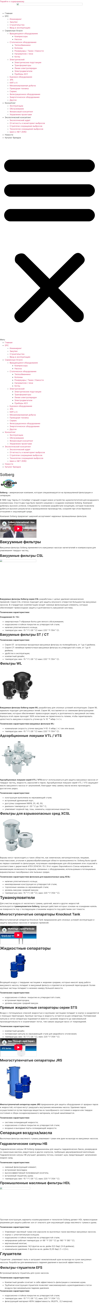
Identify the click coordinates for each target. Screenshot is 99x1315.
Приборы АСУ (21, 74)
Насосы (18, 39)
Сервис (13, 91)
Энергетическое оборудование (24, 97)
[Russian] (10, 469)
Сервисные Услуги (14, 30)
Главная (8, 13)
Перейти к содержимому (12, 1)
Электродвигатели (23, 71)
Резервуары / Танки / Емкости (29, 51)
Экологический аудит (20, 120)
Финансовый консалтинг (21, 111)
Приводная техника (19, 88)
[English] (1, 469)
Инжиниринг (16, 19)
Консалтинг (10, 103)
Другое (13, 100)
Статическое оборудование (23, 42)
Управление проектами (21, 114)
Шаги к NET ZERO (18, 132)
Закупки (14, 22)
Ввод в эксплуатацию (20, 28)
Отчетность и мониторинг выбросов (27, 123)
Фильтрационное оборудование (25, 94)
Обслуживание (17, 108)
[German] (7, 469)
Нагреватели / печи (23, 54)
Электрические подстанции (27, 62)
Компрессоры (21, 36)
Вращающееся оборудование (24, 33)
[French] (4, 469)
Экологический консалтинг (18, 117)
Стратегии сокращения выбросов (26, 126)
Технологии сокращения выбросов (26, 129)
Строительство (17, 25)
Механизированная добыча (23, 85)
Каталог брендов (13, 137)
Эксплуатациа (16, 106)
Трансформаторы (22, 65)
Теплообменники (22, 45)
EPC (7, 16)
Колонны (18, 48)
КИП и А (14, 82)
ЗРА (11, 80)
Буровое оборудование (21, 77)
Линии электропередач (25, 68)
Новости (9, 135)
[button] (49, 240)
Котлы (17, 56)
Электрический (17, 59)
